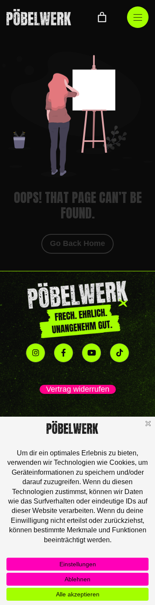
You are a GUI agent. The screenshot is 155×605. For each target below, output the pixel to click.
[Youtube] (91, 352)
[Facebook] (63, 352)
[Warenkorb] (102, 17)
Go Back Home (77, 243)
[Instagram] (35, 352)
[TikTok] (119, 352)
